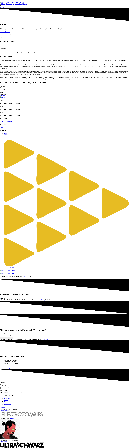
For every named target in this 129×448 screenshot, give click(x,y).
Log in (2, 7)
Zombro (11, 418)
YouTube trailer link (5, 336)
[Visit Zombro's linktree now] (10, 438)
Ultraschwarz (3, 441)
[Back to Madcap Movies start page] (12, 2)
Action (2, 121)
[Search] (21, 392)
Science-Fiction (8, 121)
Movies (7, 35)
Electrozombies (4, 410)
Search (2, 392)
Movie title (3, 334)
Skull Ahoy (26, 276)
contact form (45, 339)
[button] (64, 1)
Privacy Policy (41, 300)
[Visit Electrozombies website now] (22, 417)
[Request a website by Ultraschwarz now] (22, 447)
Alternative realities (5, 127)
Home (1, 35)
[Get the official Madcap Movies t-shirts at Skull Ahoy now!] (64, 270)
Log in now (7, 53)
